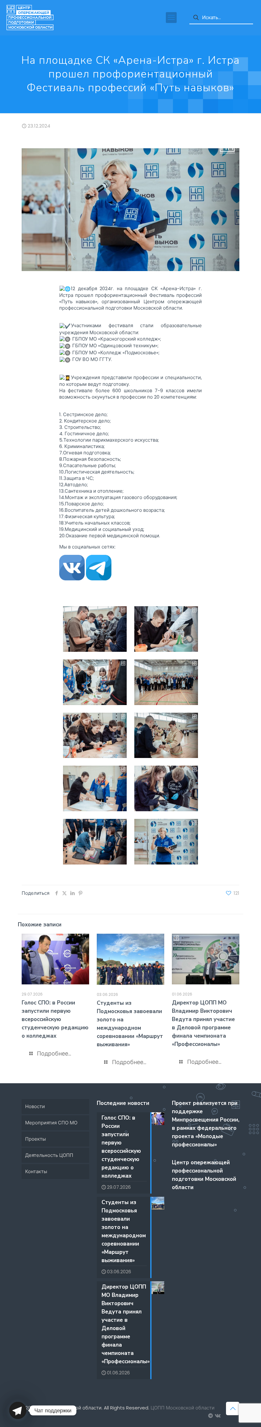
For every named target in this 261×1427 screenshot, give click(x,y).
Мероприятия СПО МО (51, 1122)
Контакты (36, 1171)
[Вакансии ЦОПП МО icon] (210, 1415)
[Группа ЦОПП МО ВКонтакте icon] (217, 1415)
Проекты (35, 1139)
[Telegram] (17, 1410)
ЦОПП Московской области (183, 1407)
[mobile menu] (171, 17)
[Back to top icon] (232, 1408)
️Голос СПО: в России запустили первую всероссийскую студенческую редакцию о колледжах (55, 1019)
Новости (35, 1106)
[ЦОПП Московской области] (29, 17)
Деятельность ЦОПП (49, 1155)
